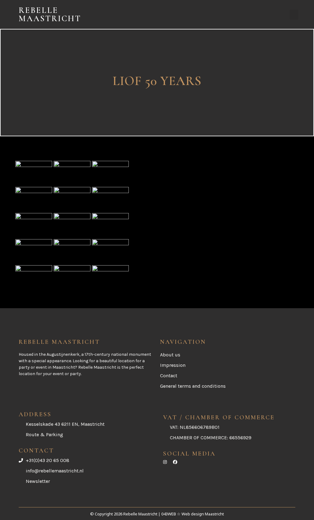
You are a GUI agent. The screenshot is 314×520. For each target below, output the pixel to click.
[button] (294, 15)
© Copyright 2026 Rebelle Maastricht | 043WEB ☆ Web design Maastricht (157, 514)
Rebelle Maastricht (50, 14)
